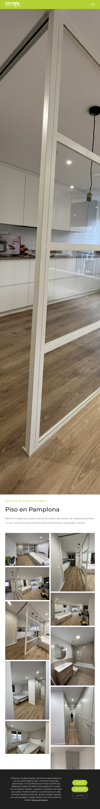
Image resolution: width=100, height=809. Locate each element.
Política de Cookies (40, 800)
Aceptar (80, 783)
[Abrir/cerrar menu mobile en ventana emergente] (93, 4)
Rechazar (80, 789)
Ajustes (80, 795)
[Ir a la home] (13, 5)
